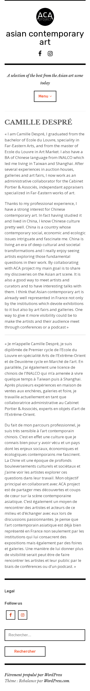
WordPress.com (56, 681)
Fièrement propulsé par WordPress (33, 675)
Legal (10, 591)
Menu (43, 96)
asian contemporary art (45, 38)
